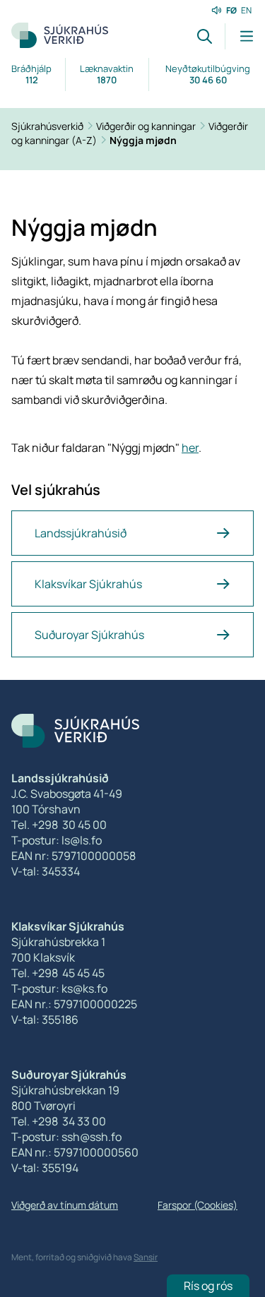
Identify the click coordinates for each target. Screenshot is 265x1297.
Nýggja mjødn (143, 140)
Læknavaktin (107, 74)
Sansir (146, 1257)
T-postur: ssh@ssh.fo (66, 1136)
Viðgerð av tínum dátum (64, 1205)
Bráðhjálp (31, 74)
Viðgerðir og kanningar (147, 126)
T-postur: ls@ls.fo (56, 840)
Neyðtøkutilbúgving (207, 74)
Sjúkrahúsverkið (48, 126)
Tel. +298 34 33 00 (58, 1121)
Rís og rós (208, 1285)
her (190, 447)
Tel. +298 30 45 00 (59, 824)
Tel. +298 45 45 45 (58, 973)
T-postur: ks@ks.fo (59, 988)
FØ (231, 10)
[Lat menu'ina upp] (239, 36)
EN (246, 10)
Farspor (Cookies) (197, 1205)
